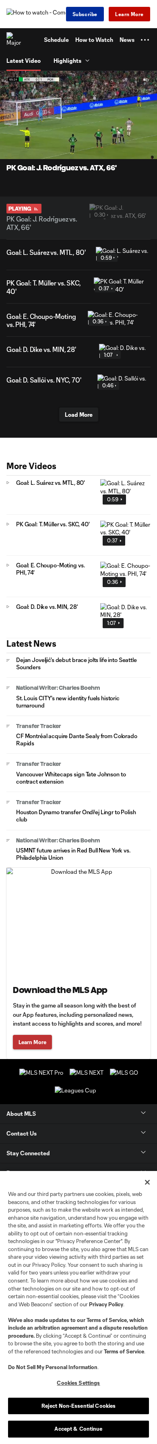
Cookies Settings (78, 1383)
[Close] (147, 1182)
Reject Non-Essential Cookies (78, 1406)
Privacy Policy (106, 1304)
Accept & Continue (78, 1428)
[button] (145, 40)
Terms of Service (107, 1320)
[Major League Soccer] (14, 40)
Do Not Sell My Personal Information (52, 1367)
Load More (79, 414)
